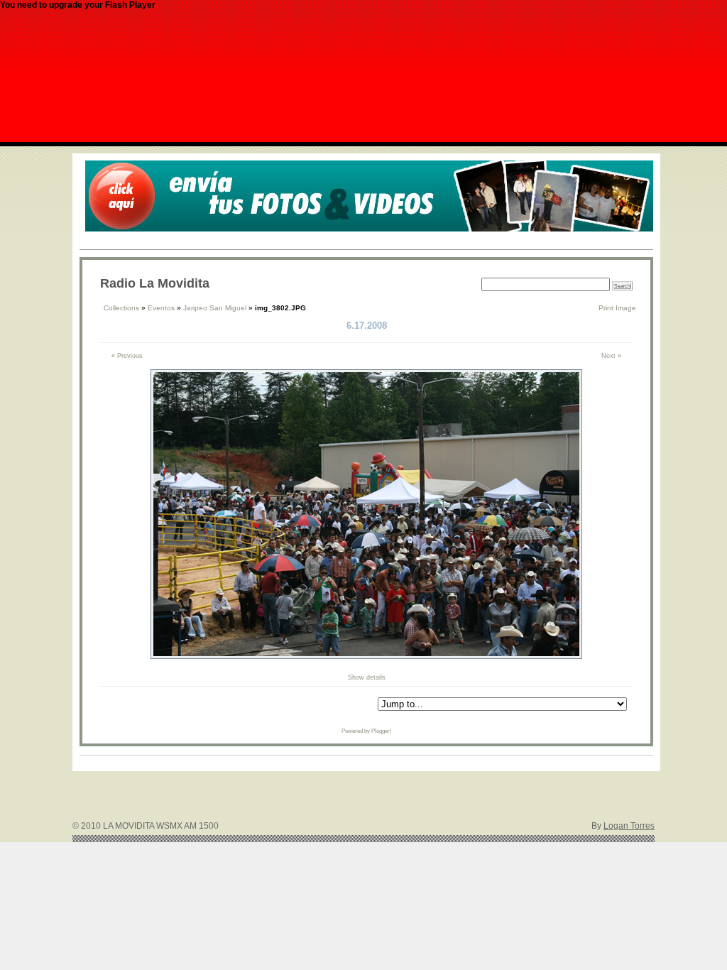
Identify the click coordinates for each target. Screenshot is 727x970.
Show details (367, 677)
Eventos (161, 308)
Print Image (617, 308)
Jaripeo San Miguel (214, 308)
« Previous (127, 355)
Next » (611, 355)
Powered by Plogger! (366, 731)
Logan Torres (629, 826)
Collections (121, 308)
